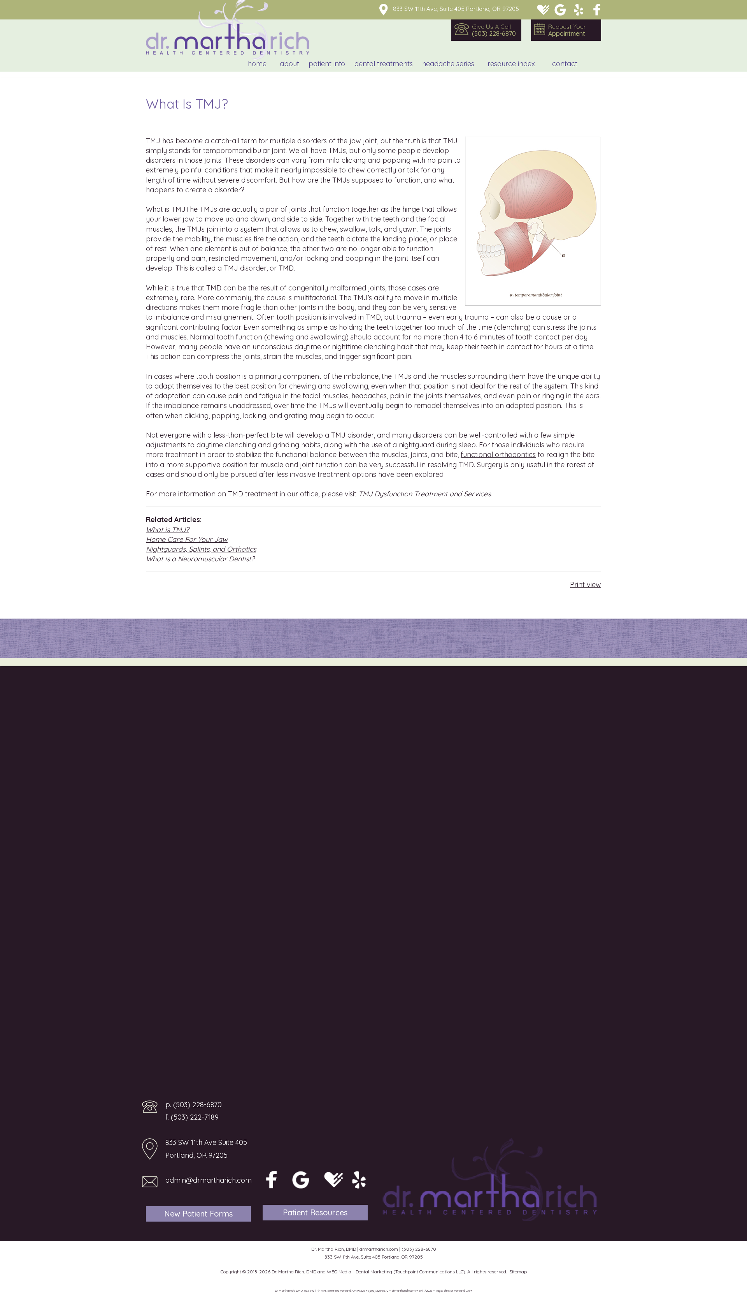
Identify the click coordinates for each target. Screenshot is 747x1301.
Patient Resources (315, 1212)
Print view (585, 584)
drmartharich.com (378, 1249)
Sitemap (518, 1272)
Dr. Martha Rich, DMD (294, 1272)
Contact (564, 63)
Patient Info (327, 63)
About (289, 63)
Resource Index (511, 63)
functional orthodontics (498, 454)
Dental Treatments (383, 63)
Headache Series (448, 63)
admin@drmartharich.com (208, 1180)
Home (257, 63)
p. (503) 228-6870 (193, 1104)
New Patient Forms (198, 1213)
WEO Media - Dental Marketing (359, 1272)
